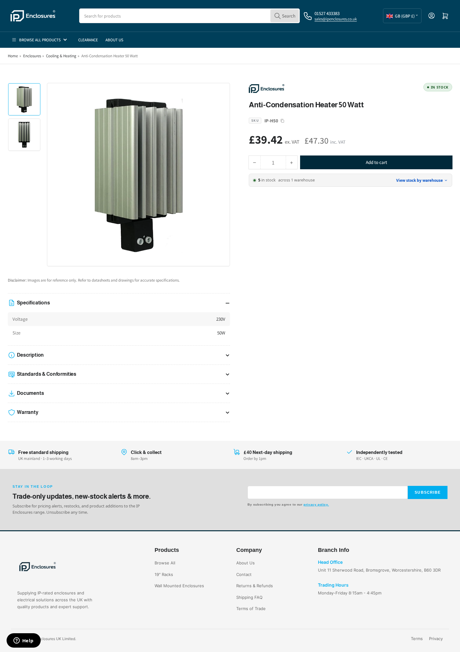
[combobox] (189, 15)
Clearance (88, 40)
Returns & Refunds (254, 585)
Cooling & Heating (61, 56)
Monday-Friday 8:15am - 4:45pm (349, 592)
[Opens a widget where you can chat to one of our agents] (23, 641)
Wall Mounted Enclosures (179, 585)
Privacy (436, 638)
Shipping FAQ (249, 597)
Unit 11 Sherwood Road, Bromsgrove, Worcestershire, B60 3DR (379, 570)
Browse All (165, 562)
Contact (244, 574)
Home (13, 56)
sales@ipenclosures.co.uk (335, 19)
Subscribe (428, 492)
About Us (114, 40)
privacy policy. (316, 504)
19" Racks (164, 574)
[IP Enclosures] (292, 88)
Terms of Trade (251, 608)
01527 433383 (327, 13)
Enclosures (32, 56)
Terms (417, 638)
